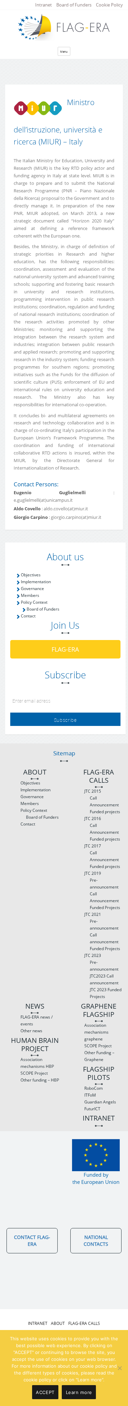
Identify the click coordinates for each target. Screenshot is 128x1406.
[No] (119, 1368)
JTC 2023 (92, 955)
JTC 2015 (92, 791)
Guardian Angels (100, 1102)
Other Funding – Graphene (99, 1056)
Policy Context (34, 602)
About (34, 772)
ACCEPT (45, 1392)
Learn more (79, 1392)
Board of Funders (73, 5)
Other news (31, 1031)
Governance (32, 588)
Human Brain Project (35, 1044)
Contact (28, 616)
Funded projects (105, 812)
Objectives (31, 575)
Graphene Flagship (98, 1010)
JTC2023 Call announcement (104, 979)
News (34, 1006)
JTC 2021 (92, 914)
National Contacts (96, 1240)
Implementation (36, 582)
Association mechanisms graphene (96, 1032)
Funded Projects (105, 907)
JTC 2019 (92, 873)
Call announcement (104, 938)
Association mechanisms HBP (37, 1063)
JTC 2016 (92, 818)
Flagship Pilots (98, 1073)
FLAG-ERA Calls (98, 776)
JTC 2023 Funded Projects (106, 993)
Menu (64, 51)
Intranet (43, 5)
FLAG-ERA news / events (36, 1020)
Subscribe (65, 720)
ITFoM (90, 1095)
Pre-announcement (104, 883)
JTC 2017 (92, 846)
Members (30, 595)
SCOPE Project (34, 1073)
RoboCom (93, 1088)
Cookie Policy (109, 5)
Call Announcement (104, 801)
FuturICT (92, 1109)
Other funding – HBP (39, 1080)
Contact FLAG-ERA (32, 1240)
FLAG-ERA (65, 649)
